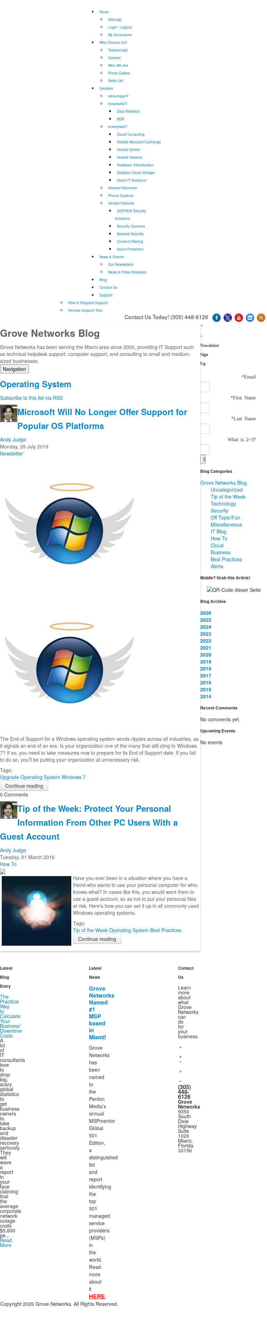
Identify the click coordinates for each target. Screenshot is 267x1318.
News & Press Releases (127, 272)
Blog (103, 279)
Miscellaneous (226, 524)
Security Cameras (131, 226)
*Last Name (243, 418)
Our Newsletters (121, 264)
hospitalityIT (117, 103)
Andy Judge (13, 439)
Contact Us (108, 287)
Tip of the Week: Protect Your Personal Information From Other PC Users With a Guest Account (89, 822)
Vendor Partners (121, 203)
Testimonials (118, 50)
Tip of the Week (90, 930)
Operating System (40, 776)
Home (104, 11)
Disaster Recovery (122, 187)
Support (105, 295)
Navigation (14, 368)
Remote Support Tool (85, 310)
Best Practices (165, 930)
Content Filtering (130, 241)
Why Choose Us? (113, 42)
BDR (120, 119)
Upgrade (9, 776)
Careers (114, 57)
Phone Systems (121, 195)
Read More (6, 1242)
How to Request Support (88, 302)
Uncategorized (227, 489)
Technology (223, 503)
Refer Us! (115, 80)
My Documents (120, 34)
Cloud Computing (131, 134)
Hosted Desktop (130, 157)
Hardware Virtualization (135, 164)
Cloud (217, 545)
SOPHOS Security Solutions (130, 214)
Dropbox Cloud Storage (136, 172)
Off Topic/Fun (225, 517)
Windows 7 (74, 776)
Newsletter (11, 453)
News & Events (111, 256)
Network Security (130, 233)
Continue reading (24, 785)
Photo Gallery (119, 73)
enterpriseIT (117, 126)
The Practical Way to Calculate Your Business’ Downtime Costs (11, 1016)
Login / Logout (120, 27)
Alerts (217, 566)
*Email (249, 376)
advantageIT (118, 96)
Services (106, 88)
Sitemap (114, 19)
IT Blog (218, 531)
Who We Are (118, 65)
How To (8, 863)
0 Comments (14, 794)
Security (219, 510)
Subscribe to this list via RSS (31, 397)
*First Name (243, 397)
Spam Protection (130, 249)
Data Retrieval (128, 111)
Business (220, 552)
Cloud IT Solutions (131, 180)
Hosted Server (128, 149)
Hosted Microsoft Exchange (139, 142)
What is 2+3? (242, 439)
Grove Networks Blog (223, 482)
